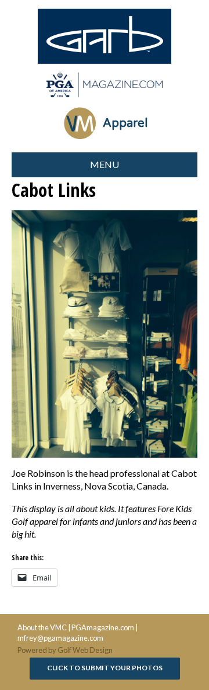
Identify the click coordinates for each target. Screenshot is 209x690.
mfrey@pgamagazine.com (60, 637)
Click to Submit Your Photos (105, 667)
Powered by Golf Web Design (65, 650)
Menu (104, 164)
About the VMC (42, 627)
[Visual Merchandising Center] (104, 84)
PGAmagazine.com (102, 627)
